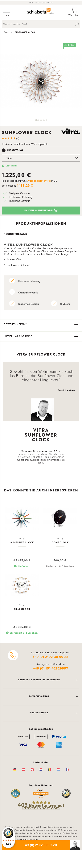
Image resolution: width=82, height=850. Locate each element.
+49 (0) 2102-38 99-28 (50, 656)
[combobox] (41, 24)
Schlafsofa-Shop (39, 696)
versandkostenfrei (39, 181)
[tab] (41, 234)
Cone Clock (60, 542)
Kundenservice (39, 712)
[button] (36, 120)
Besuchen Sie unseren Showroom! (39, 679)
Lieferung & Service (18, 336)
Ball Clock (22, 609)
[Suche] (77, 24)
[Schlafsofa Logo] (40, 11)
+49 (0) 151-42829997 (50, 668)
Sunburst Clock (22, 542)
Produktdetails (15, 234)
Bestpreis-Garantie (41, 2)
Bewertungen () (15, 324)
